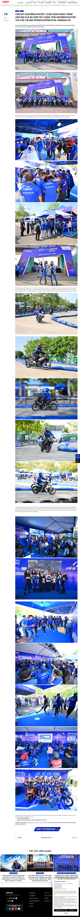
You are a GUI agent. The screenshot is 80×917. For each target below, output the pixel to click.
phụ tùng (41, 2)
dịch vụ (35, 2)
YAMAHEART (32, 893)
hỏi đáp (31, 903)
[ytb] (16, 909)
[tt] (19, 909)
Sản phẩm (20, 2)
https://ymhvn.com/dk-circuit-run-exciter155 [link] (37, 822)
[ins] (13, 909)
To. (8, 901)
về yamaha (32, 1)
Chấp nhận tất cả (60, 910)
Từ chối (71, 910)
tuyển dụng (44, 1)
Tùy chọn (66, 913)
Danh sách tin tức (46, 837)
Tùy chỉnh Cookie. (58, 906)
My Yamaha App (62, 2)
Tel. (10, 898)
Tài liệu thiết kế (33, 898)
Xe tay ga (47, 893)
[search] (77, 1)
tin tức (38, 1)
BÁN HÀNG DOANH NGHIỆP (62, 1)
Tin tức (9, 5)
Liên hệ (31, 906)
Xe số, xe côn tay (49, 895)
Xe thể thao (48, 901)
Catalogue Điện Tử (34, 901)
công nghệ (28, 2)
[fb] (10, 909)
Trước (20, 837)
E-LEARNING (32, 895)
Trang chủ (4, 5)
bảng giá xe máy (52, 1)
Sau (74, 837)
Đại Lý (54, 2)
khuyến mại (48, 2)
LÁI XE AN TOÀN (72, 1)
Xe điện (46, 898)
